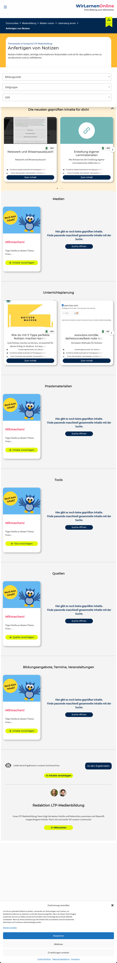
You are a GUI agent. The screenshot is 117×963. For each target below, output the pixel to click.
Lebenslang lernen (67, 23)
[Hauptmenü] (5, 7)
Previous (3, 149)
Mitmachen (60, 827)
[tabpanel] (30, 149)
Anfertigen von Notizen (18, 28)
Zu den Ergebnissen (98, 766)
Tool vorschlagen (23, 543)
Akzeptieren (58, 935)
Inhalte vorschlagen (23, 262)
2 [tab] (61, 188)
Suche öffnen (79, 246)
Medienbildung (29, 23)
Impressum (75, 959)
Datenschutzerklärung (60, 959)
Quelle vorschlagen (23, 637)
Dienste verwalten (10, 927)
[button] (112, 905)
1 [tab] (57, 188)
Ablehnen (58, 944)
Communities (12, 23)
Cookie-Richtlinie (44, 959)
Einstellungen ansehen (58, 952)
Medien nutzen (47, 23)
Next (112, 149)
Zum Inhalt (30, 177)
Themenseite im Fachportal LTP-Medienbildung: (30, 43)
